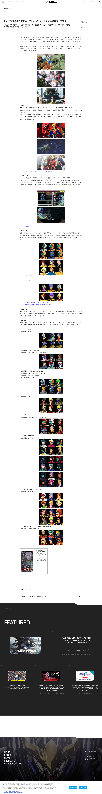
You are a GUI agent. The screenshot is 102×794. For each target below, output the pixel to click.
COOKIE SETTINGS (91, 759)
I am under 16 (83, 787)
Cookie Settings (73, 787)
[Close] (99, 787)
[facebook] (100, 26)
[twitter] (100, 24)
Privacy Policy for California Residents (10, 791)
